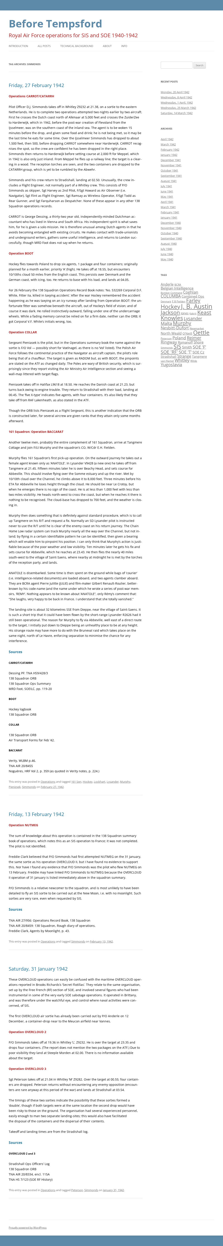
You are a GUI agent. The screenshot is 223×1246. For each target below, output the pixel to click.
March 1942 (168, 144)
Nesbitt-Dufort (175, 327)
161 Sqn (76, 782)
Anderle (167, 284)
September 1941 (171, 176)
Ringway (169, 342)
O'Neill (187, 333)
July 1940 (166, 249)
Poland (179, 338)
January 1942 (169, 155)
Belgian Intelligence (177, 288)
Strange (184, 356)
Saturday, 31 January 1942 (38, 968)
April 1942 (167, 139)
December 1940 (171, 223)
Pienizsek (15, 787)
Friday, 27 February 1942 (36, 85)
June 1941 (167, 191)
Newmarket (197, 328)
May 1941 (167, 197)
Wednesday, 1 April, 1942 (177, 103)
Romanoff (185, 342)
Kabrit (192, 313)
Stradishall (168, 356)
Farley (193, 300)
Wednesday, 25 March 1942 (178, 108)
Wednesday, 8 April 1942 (176, 97)
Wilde (193, 361)
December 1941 (171, 160)
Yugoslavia (171, 365)
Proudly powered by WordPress (28, 1227)
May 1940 (167, 259)
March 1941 (168, 207)
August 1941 (169, 181)
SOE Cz (198, 352)
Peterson (77, 1190)
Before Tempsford (55, 23)
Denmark (166, 301)
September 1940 (171, 238)
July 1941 (166, 186)
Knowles (172, 318)
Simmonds (29, 787)
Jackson (170, 312)
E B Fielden (178, 301)
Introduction (18, 46)
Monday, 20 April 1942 (175, 92)
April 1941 (167, 202)
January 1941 (169, 217)
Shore (199, 342)
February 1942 (170, 150)
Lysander (113, 782)
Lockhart (99, 782)
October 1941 (169, 170)
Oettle (201, 332)
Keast (204, 312)
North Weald (171, 333)
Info (124, 46)
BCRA (177, 285)
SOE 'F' (199, 347)
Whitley (182, 360)
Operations (48, 782)
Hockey (88, 782)
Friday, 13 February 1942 (36, 814)
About (107, 46)
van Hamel (167, 361)
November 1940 (171, 228)
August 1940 (169, 244)
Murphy (125, 782)
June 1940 (167, 254)
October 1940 (169, 233)
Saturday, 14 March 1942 (177, 113)
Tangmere (199, 356)
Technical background (76, 46)
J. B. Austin (196, 306)
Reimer (194, 338)
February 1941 (170, 212)
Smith (187, 347)
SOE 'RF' (169, 352)
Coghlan (190, 292)
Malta (166, 323)
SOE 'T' (185, 352)
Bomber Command (171, 292)
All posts (44, 46)
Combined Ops (193, 296)
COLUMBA (171, 296)
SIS (177, 346)
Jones (185, 313)
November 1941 (171, 165)
